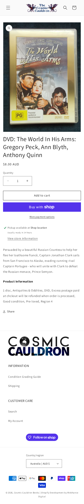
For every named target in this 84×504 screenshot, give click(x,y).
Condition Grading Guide (24, 377)
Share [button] (11, 311)
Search (12, 411)
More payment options (42, 216)
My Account (15, 421)
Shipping (14, 386)
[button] (8, 7)
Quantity (8, 173)
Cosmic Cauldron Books (26, 492)
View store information (23, 238)
